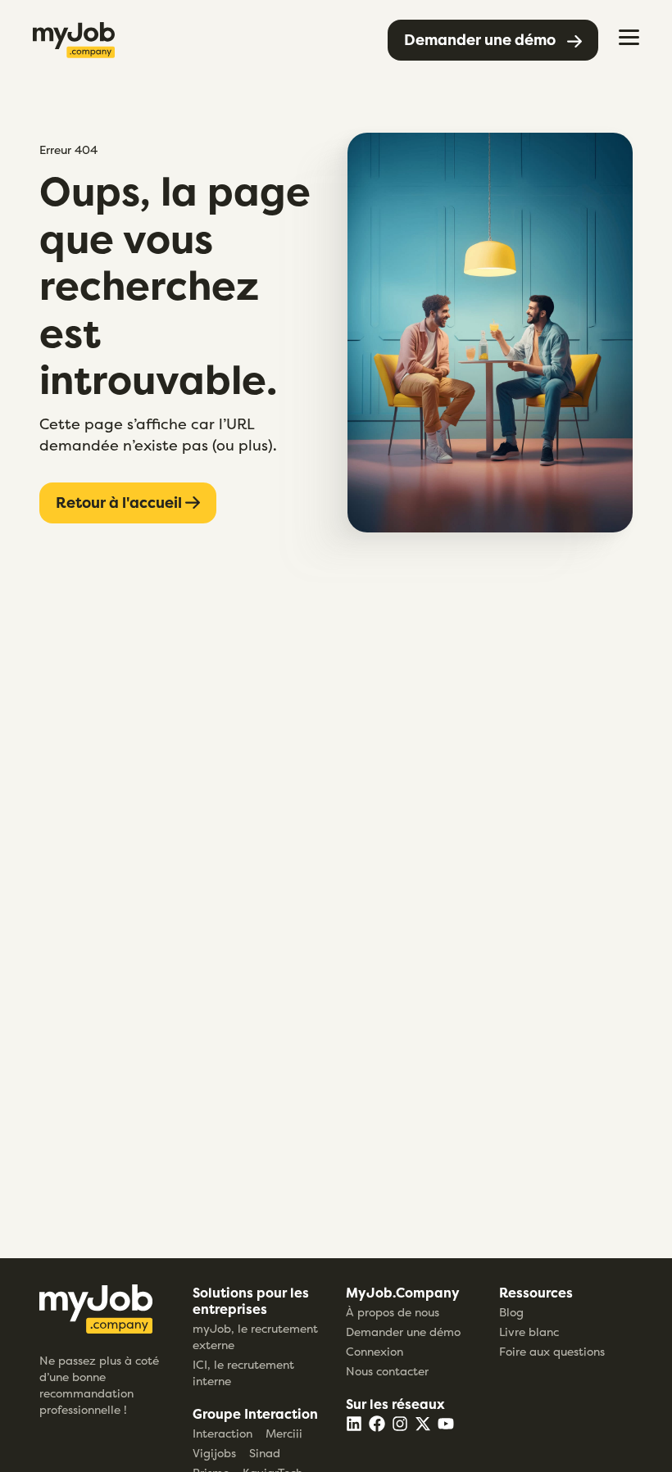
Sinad (264, 1453)
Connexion (374, 1351)
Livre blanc (529, 1331)
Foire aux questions (552, 1351)
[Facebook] (377, 1423)
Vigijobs (214, 1453)
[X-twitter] (423, 1423)
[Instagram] (400, 1423)
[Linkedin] (354, 1423)
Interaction (222, 1433)
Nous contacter (387, 1371)
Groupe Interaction (255, 1414)
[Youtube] (446, 1423)
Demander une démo (403, 1331)
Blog (511, 1312)
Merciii (284, 1433)
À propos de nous (392, 1312)
